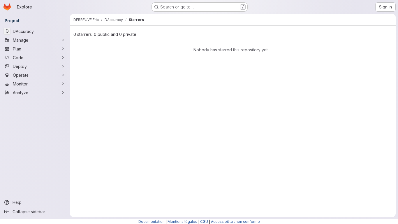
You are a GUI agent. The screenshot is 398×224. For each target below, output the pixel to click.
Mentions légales (182, 221)
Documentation (151, 221)
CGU (204, 221)
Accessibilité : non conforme (235, 221)
